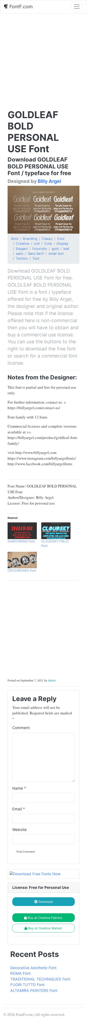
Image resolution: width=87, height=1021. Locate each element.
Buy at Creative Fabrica (45, 918)
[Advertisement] (43, 59)
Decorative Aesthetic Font (33, 968)
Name (19, 788)
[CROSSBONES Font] (22, 560)
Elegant (22, 249)
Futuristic (39, 249)
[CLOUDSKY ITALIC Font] (55, 530)
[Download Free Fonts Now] (43, 874)
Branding (30, 239)
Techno (22, 259)
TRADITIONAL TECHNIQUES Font (40, 979)
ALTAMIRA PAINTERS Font (33, 990)
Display (62, 244)
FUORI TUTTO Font (27, 985)
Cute (48, 244)
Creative (22, 244)
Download (45, 902)
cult (37, 244)
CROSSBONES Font (22, 570)
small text (56, 254)
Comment (21, 728)
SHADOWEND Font (21, 541)
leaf (66, 249)
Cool (60, 239)
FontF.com (20, 6)
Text (35, 259)
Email (18, 809)
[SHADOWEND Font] (22, 530)
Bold (14, 239)
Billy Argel (49, 181)
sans (19, 254)
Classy (47, 239)
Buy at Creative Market (45, 928)
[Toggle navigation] (76, 6)
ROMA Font (20, 973)
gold (55, 249)
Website (19, 829)
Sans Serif (36, 254)
